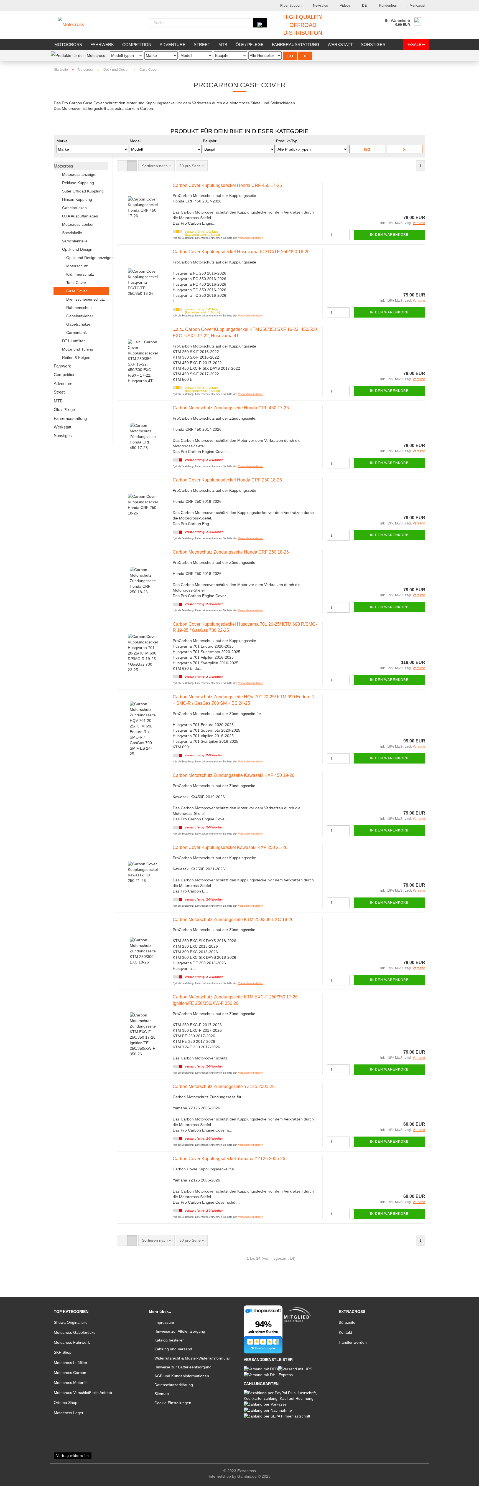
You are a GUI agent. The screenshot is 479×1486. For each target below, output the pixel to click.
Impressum (164, 1322)
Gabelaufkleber (79, 316)
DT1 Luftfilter (73, 341)
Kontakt (345, 1332)
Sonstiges (373, 44)
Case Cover (76, 291)
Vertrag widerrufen (72, 1456)
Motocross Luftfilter (70, 1362)
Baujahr (209, 141)
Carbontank (76, 332)
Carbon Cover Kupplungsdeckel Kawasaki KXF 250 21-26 (230, 847)
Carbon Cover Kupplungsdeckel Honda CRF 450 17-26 (227, 185)
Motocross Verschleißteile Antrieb (83, 1392)
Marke (62, 141)
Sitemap (161, 1393)
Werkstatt (340, 44)
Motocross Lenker (78, 224)
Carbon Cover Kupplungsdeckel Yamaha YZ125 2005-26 (229, 1158)
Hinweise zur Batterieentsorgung (183, 1367)
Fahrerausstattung (295, 44)
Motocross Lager (68, 1413)
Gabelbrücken (74, 208)
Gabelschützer (79, 324)
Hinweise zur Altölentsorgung (179, 1331)
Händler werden (353, 1342)
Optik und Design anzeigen (87, 257)
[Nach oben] (463, 1477)
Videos (344, 5)
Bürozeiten (348, 1322)
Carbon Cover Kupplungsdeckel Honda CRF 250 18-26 (227, 480)
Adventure (172, 44)
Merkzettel (416, 5)
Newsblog (320, 5)
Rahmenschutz (79, 307)
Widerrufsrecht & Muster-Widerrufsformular (192, 1358)
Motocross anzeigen (80, 174)
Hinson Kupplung (77, 199)
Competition (136, 44)
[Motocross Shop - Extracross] (75, 25)
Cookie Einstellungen (172, 1403)
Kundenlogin (388, 5)
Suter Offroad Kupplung (83, 191)
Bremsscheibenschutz (85, 299)
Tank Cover (76, 282)
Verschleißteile (75, 241)
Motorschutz (77, 266)
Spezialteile (72, 232)
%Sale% (416, 44)
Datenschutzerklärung (173, 1385)
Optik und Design (77, 249)
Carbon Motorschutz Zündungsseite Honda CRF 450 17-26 (231, 407)
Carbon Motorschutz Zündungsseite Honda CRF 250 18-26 (231, 552)
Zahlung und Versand (173, 1349)
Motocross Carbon (70, 1372)
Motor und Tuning (77, 349)
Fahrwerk (102, 44)
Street (202, 44)
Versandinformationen (250, 238)
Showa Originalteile (71, 1322)
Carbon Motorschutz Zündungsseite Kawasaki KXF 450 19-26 (233, 775)
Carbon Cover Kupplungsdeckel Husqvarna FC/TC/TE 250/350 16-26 (241, 251)
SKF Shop (63, 1352)
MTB (222, 44)
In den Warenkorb (389, 235)
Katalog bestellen (169, 1340)
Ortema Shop (65, 1402)
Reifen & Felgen (76, 357)
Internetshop (220, 1476)
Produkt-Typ (286, 141)
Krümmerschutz (80, 274)
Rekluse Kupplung (78, 183)
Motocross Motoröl (70, 1382)
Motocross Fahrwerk (72, 1342)
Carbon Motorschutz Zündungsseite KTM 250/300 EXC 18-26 (233, 919)
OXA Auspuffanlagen (80, 216)
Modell (135, 141)
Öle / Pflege (250, 44)
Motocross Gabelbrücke (75, 1332)
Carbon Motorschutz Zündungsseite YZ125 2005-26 (224, 1086)
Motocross (68, 44)
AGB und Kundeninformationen (181, 1376)
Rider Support (290, 5)
